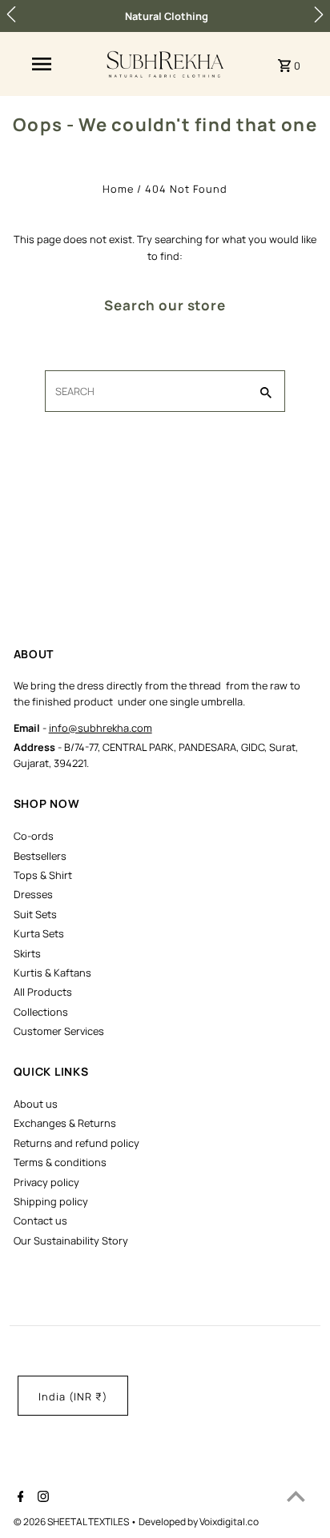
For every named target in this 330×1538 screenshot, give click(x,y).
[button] (11, 14)
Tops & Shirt (43, 875)
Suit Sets (35, 914)
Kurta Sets (39, 933)
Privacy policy (46, 1182)
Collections (41, 1012)
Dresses (33, 894)
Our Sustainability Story (71, 1240)
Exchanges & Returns (65, 1123)
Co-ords (34, 836)
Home (118, 189)
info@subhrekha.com (100, 728)
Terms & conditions (60, 1162)
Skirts (27, 953)
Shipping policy (51, 1201)
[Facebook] (19, 1498)
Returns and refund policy (76, 1143)
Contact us (40, 1220)
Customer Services (59, 1031)
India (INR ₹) (72, 1396)
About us (36, 1104)
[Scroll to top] (296, 1496)
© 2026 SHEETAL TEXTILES (72, 1521)
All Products (43, 992)
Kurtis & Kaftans (52, 972)
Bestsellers (40, 856)
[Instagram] (41, 1498)
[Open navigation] (41, 64)
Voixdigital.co (229, 1521)
